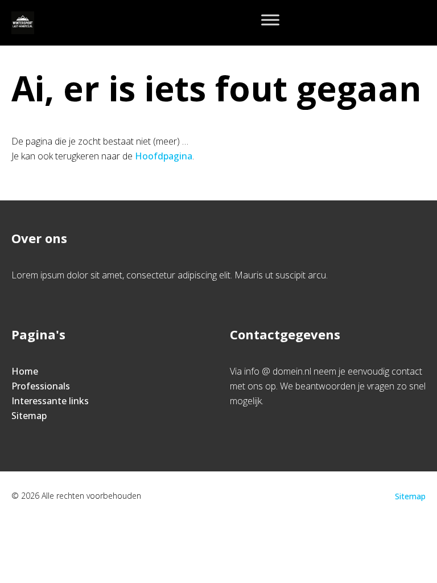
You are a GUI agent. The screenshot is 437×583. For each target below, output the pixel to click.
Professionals (40, 386)
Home (24, 371)
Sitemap (29, 415)
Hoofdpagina (163, 156)
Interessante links (50, 401)
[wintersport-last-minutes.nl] (22, 22)
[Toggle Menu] (270, 19)
